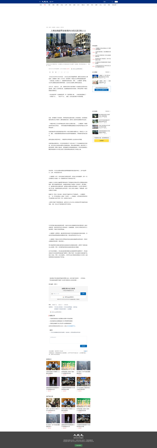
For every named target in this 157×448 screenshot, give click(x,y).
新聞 (50, 27)
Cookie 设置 (78, 445)
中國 (49, 4)
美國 (53, 4)
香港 (70, 4)
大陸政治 (57, 27)
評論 (62, 4)
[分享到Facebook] (50, 72)
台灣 (66, 4)
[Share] (47, 375)
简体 (52, 1)
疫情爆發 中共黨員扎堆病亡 (60, 308)
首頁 (41, 4)
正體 (50, 1)
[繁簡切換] (67, 72)
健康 (74, 4)
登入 (116, 1)
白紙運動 (70, 308)
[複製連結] (59, 72)
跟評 (85, 351)
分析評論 (75, 307)
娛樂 (96, 4)
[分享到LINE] (53, 72)
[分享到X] (56, 72)
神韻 (109, 4)
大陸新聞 (53, 27)
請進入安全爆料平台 (101, 89)
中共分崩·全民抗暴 (58, 307)
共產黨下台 (54, 304)
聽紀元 (83, 4)
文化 (100, 4)
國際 (58, 4)
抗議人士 (60, 304)
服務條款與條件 (73, 299)
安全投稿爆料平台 (71, 326)
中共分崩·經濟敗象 (68, 307)
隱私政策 (77, 299)
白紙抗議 (66, 304)
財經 (88, 4)
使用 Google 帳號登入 (69, 297)
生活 (105, 4)
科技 (92, 4)
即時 (45, 4)
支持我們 (102, 140)
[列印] (61, 72)
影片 (78, 4)
